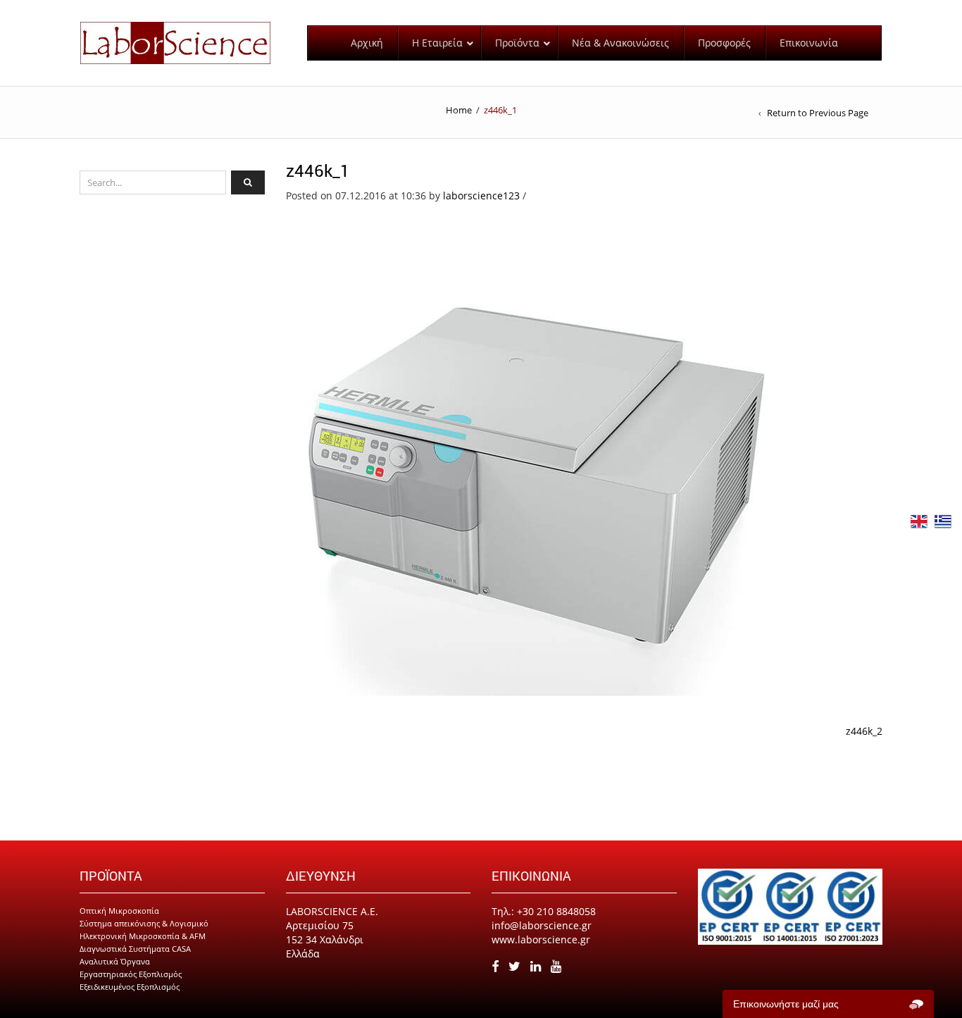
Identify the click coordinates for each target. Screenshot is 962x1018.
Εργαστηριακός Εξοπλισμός (131, 974)
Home (459, 110)
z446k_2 (864, 731)
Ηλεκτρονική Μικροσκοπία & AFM (143, 936)
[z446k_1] (532, 448)
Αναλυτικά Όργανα (115, 961)
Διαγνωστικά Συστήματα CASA (135, 948)
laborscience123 (481, 195)
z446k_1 (318, 170)
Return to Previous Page (817, 112)
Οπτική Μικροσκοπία (119, 910)
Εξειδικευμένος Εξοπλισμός (130, 986)
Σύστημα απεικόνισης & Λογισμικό (144, 923)
